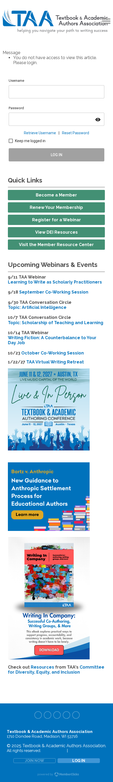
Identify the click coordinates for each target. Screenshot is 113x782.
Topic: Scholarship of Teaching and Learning (55, 322)
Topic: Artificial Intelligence (37, 307)
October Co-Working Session (52, 353)
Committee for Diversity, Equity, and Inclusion (56, 670)
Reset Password (75, 133)
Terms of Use (54, 750)
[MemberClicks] (56, 21)
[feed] (76, 715)
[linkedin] (66, 715)
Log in (78, 761)
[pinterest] (57, 715)
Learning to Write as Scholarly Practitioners (55, 282)
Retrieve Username (40, 133)
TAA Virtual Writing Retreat (55, 361)
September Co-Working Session (53, 292)
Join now (34, 761)
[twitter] (47, 715)
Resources (42, 667)
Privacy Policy (82, 750)
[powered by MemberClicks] (56, 775)
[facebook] (38, 715)
